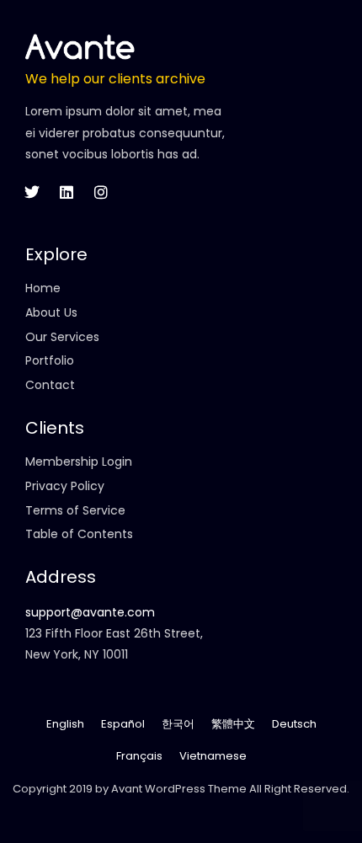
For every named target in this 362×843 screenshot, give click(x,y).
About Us (51, 312)
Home (43, 288)
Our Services (62, 336)
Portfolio (49, 360)
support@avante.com (90, 612)
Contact (50, 384)
